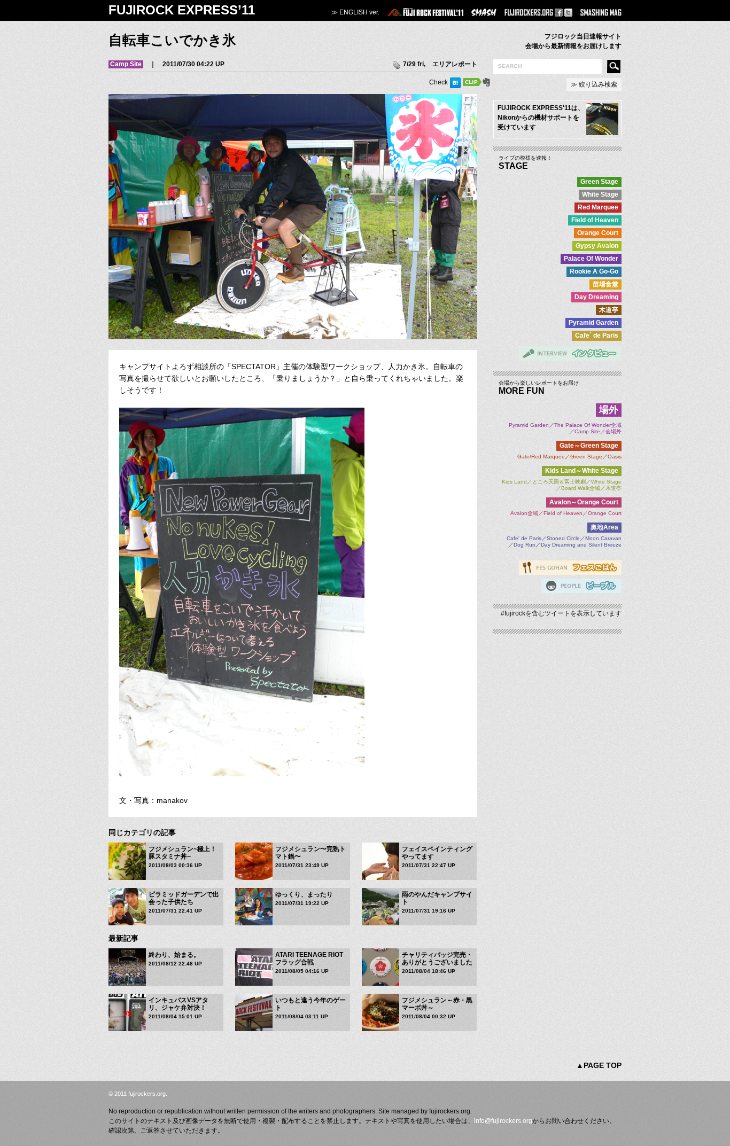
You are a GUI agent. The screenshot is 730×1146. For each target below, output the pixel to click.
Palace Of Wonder (591, 258)
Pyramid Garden (593, 322)
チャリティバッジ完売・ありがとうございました (437, 958)
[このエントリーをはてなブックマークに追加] (455, 82)
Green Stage (599, 181)
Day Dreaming (596, 297)
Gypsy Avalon (597, 246)
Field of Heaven (594, 220)
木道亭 (608, 310)
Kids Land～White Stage (581, 470)
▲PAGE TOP (599, 1065)
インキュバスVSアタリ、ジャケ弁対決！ (178, 1003)
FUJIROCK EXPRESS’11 (181, 10)
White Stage (600, 194)
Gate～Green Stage (589, 445)
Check (438, 82)
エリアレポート (454, 64)
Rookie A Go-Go (594, 271)
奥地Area (604, 527)
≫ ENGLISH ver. (355, 12)
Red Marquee (598, 207)
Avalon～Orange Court (583, 502)
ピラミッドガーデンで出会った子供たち (184, 898)
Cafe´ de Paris (596, 335)
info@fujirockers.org (503, 1121)
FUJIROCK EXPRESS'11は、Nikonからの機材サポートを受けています (541, 117)
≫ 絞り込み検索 (594, 84)
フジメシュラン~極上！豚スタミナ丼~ (182, 852)
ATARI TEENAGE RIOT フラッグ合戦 (309, 958)
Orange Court (597, 233)
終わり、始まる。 (174, 954)
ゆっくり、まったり (304, 894)
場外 (608, 409)
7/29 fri (413, 64)
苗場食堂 (605, 284)
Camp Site (126, 64)
